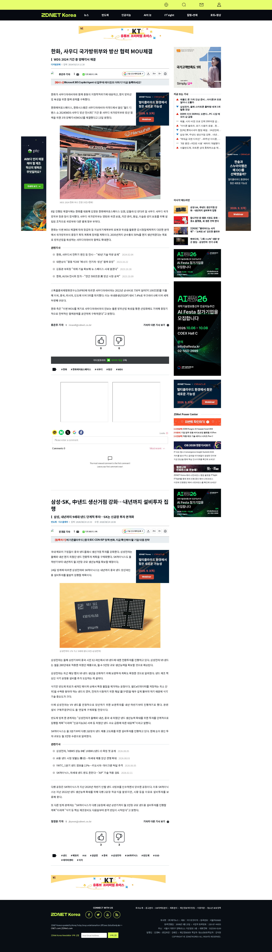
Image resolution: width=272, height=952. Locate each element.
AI (85, 855)
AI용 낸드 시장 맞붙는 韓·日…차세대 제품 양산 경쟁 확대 (86, 758)
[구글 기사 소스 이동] (133, 74)
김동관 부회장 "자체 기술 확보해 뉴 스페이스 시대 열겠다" (87, 269)
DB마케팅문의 (161, 907)
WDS (120, 369)
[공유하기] (148, 74)
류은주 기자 (64, 74)
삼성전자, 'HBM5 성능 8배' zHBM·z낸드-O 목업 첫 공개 (86, 751)
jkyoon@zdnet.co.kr (80, 821)
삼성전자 (117, 855)
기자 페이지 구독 (91, 74)
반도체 (105, 15)
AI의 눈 (148, 15)
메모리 (76, 855)
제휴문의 (173, 907)
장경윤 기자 (64, 531)
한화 (65, 369)
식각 (81, 860)
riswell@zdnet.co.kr (80, 325)
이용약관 (201, 907)
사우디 (99, 369)
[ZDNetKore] (63, 8)
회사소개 (139, 907)
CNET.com (56, 928)
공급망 (95, 855)
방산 (110, 369)
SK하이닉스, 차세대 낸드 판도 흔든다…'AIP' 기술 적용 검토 (87, 773)
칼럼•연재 (192, 15)
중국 (105, 855)
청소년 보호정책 (214, 907)
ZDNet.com (67, 928)
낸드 (65, 855)
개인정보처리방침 (187, 907)
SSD (157, 855)
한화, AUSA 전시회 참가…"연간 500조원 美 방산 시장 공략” (88, 276)
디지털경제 (55, 64)
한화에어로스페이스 (82, 369)
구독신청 (113, 935)
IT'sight (169, 15)
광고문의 (149, 907)
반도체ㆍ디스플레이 (59, 521)
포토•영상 (215, 15)
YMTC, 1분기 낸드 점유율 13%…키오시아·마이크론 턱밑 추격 (89, 765)
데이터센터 (68, 860)
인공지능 (126, 15)
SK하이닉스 (132, 855)
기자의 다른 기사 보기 (154, 325)
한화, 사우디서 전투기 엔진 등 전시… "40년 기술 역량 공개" (88, 254)
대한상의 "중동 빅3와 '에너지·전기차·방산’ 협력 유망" (85, 262)
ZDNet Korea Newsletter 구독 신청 (65, 935)
